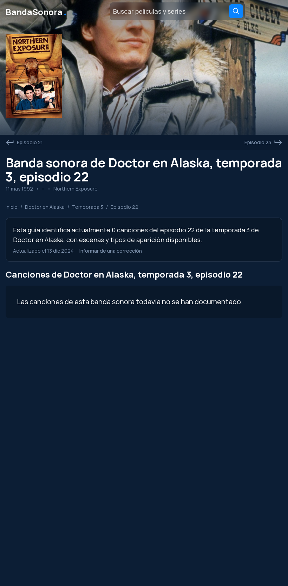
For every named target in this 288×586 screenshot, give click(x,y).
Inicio (12, 207)
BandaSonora (37, 11)
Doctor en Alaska (45, 207)
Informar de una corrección (110, 250)
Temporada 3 (87, 207)
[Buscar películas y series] (236, 11)
